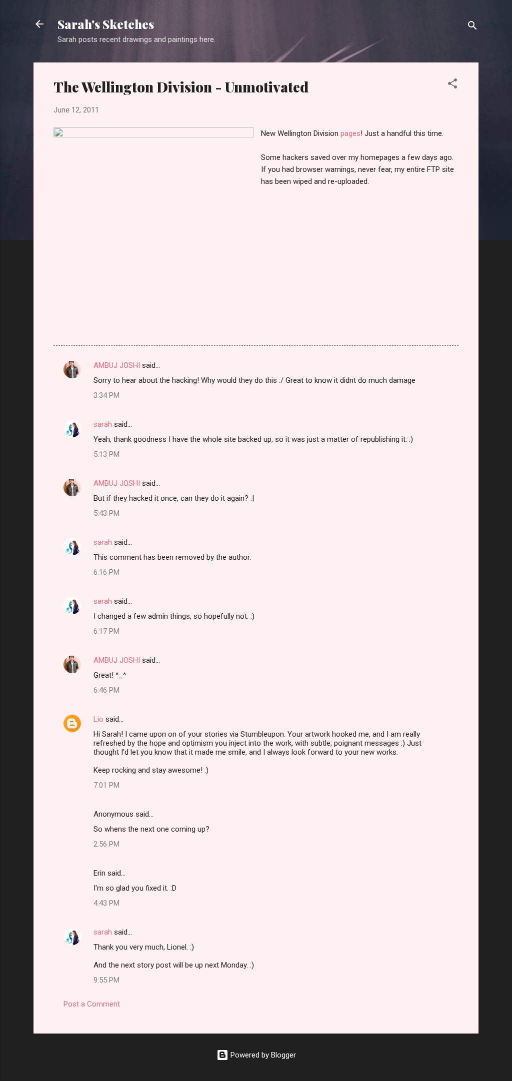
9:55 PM (107, 980)
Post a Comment (92, 1004)
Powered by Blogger (262, 1055)
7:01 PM (107, 785)
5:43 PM (107, 513)
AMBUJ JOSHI (117, 365)
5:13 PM (107, 454)
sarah (103, 424)
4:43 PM (107, 903)
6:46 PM (107, 690)
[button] (452, 85)
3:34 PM (107, 395)
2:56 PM (107, 844)
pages (350, 133)
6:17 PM (107, 631)
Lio (99, 719)
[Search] (472, 27)
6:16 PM (107, 572)
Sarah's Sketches (106, 24)
